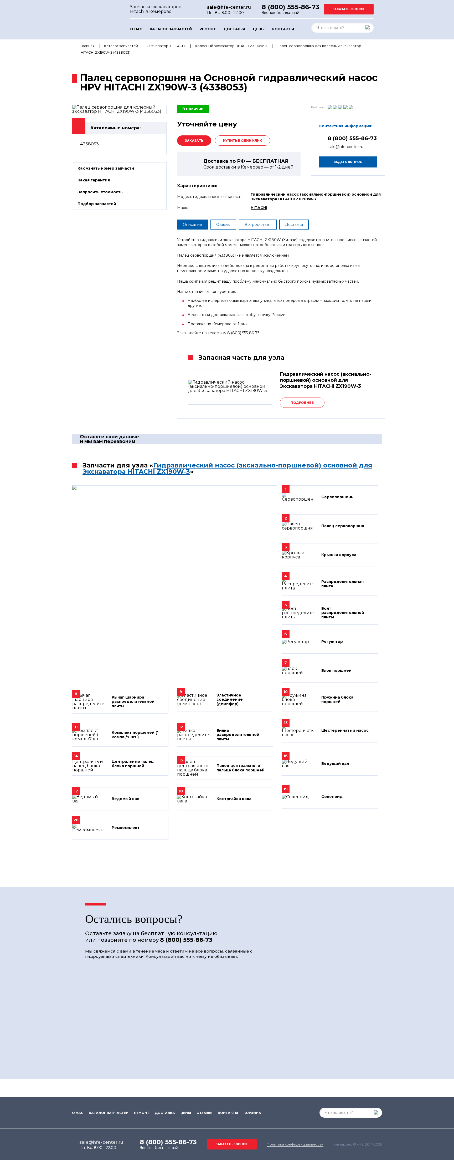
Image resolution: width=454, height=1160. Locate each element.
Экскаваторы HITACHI (166, 46)
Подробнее (302, 403)
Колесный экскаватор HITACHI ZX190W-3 (231, 46)
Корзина (252, 1113)
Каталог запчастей (171, 29)
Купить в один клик (242, 141)
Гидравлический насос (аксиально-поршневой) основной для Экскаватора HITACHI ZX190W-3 (227, 468)
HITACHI (259, 207)
